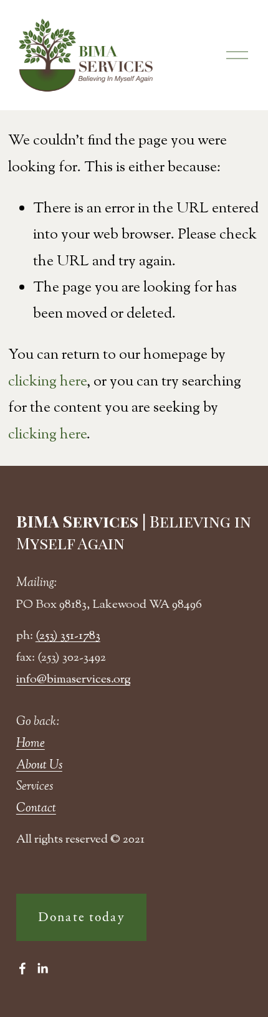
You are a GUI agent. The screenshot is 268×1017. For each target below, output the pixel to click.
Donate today (81, 917)
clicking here (47, 381)
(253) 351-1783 (68, 636)
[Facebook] (22, 968)
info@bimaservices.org (73, 679)
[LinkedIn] (42, 968)
